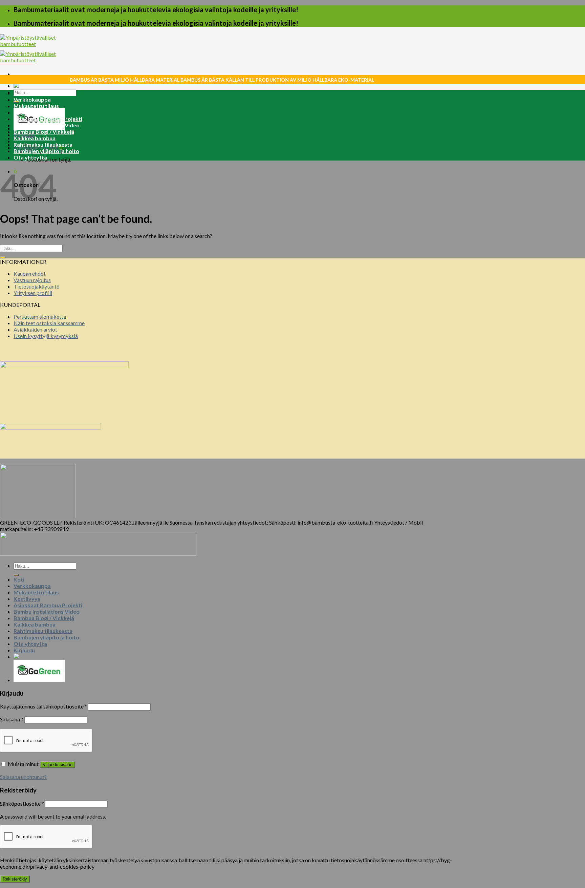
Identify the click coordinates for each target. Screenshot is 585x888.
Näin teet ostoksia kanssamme (49, 323)
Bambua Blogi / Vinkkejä (44, 131)
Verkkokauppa (32, 99)
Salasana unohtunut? (23, 777)
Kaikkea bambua (35, 138)
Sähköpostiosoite (22, 803)
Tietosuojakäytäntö (37, 286)
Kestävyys (27, 112)
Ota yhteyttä (30, 157)
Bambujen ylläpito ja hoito (46, 151)
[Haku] (16, 575)
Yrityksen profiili (33, 293)
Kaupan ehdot (30, 273)
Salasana (11, 719)
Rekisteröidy (15, 879)
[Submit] (2, 257)
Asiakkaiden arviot (35, 329)
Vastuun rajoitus (32, 280)
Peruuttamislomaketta (40, 316)
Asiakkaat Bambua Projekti (48, 118)
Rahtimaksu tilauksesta (43, 144)
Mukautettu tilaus (36, 106)
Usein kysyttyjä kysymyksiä (46, 336)
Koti (19, 93)
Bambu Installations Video (47, 125)
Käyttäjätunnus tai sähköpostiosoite (43, 706)
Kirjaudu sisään (57, 764)
